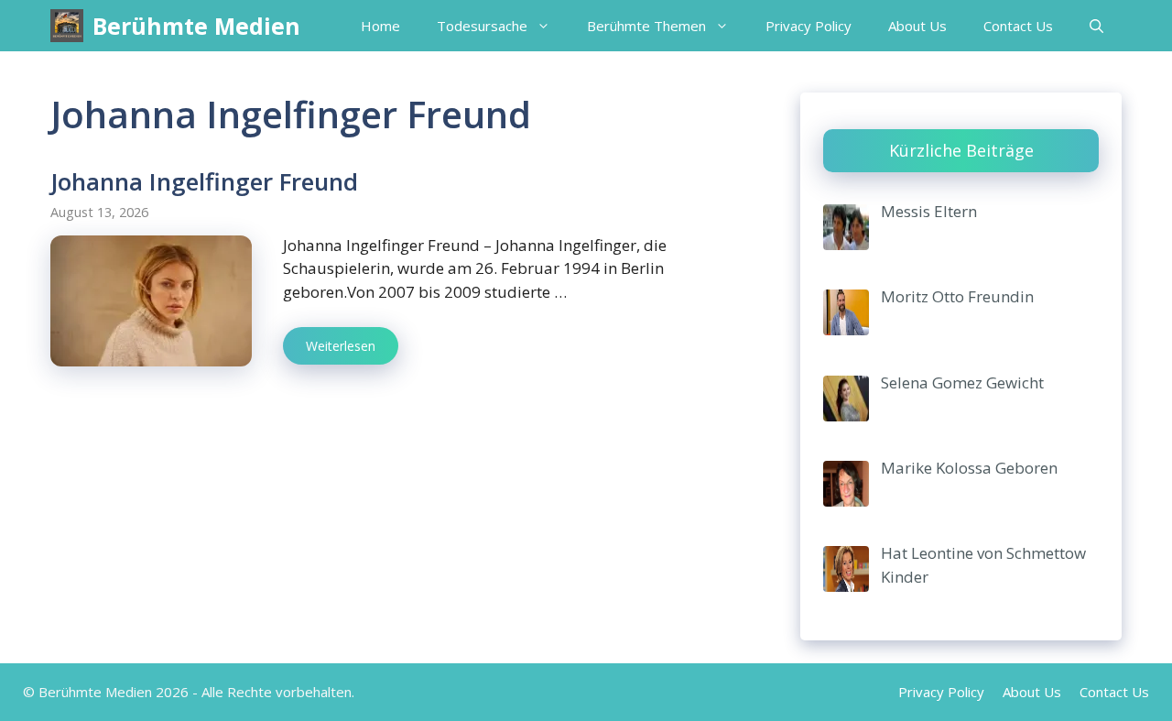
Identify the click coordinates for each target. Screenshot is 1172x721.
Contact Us (1018, 25)
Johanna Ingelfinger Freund (204, 181)
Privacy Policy (808, 25)
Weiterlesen (340, 346)
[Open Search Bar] (1096, 25)
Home (380, 25)
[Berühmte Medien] (66, 25)
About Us (917, 25)
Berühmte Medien (196, 25)
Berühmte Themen (646, 25)
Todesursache (482, 25)
